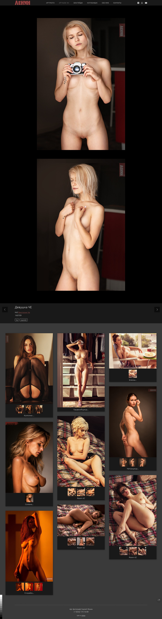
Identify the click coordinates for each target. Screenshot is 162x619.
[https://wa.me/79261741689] (142, 3)
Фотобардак (92, 3)
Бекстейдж (78, 3)
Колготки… (29, 415)
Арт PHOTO (50, 3)
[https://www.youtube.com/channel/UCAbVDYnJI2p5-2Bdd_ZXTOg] (146, 3)
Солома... (29, 504)
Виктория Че (24, 312)
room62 (23, 320)
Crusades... (29, 593)
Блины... (133, 380)
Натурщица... (133, 469)
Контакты (117, 3)
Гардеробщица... (81, 409)
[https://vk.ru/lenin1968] (138, 3)
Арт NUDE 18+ (64, 3)
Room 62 (81, 498)
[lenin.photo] (22, 3)
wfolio (83, 615)
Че (17, 320)
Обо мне (105, 3)
